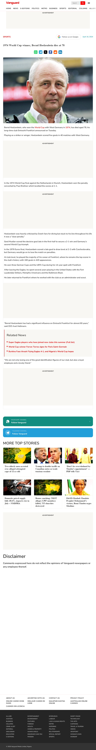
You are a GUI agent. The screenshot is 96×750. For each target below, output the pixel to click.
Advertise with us (36, 698)
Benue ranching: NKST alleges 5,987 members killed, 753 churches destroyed (46, 501)
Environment (33, 719)
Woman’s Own (75, 734)
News (15, 8)
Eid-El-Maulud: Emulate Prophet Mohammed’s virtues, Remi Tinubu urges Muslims (78, 501)
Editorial (72, 8)
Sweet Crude (75, 716)
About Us (10, 698)
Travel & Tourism (76, 726)
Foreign (31, 724)
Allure (92, 8)
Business (53, 8)
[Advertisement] (48, 159)
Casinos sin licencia (15, 706)
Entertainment (33, 716)
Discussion (10, 732)
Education (10, 734)
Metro (44, 8)
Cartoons (74, 724)
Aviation (9, 719)
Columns (83, 8)
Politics (35, 8)
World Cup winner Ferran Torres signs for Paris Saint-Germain (38, 346)
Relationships (54, 732)
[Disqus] (48, 604)
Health (30, 726)
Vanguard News (12, 3)
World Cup (39, 127)
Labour (52, 719)
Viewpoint (74, 732)
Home (8, 8)
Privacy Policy (77, 698)
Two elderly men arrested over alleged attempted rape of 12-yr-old (16, 469)
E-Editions (25, 8)
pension (31, 737)
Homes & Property (34, 729)
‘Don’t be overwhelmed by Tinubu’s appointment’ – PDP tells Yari (78, 469)
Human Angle (33, 732)
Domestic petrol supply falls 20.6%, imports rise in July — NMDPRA (17, 500)
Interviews (53, 716)
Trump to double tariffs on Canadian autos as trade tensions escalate (47, 469)
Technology (75, 719)
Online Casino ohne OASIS (15, 702)
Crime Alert (10, 726)
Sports (62, 8)
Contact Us (54, 698)
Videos (72, 729)
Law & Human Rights (57, 721)
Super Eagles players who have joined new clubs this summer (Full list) (42, 342)
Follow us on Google (70, 37)
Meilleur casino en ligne (36, 702)
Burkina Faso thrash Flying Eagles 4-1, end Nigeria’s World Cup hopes (41, 351)
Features (31, 721)
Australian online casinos (78, 702)
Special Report (55, 734)
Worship (73, 737)
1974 (67, 127)
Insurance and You (35, 734)
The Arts (73, 721)
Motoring (52, 726)
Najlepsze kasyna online (57, 702)
